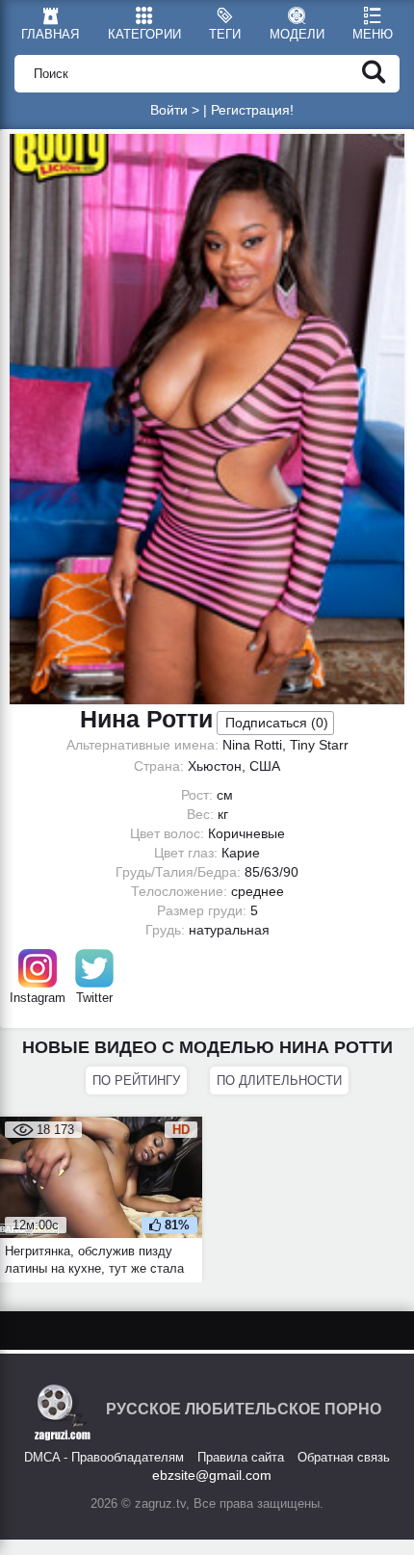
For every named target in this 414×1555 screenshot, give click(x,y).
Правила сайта (240, 1457)
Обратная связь (344, 1457)
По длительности (279, 1080)
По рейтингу (136, 1080)
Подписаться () (276, 722)
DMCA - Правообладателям (104, 1457)
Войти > (174, 110)
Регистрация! (252, 110)
